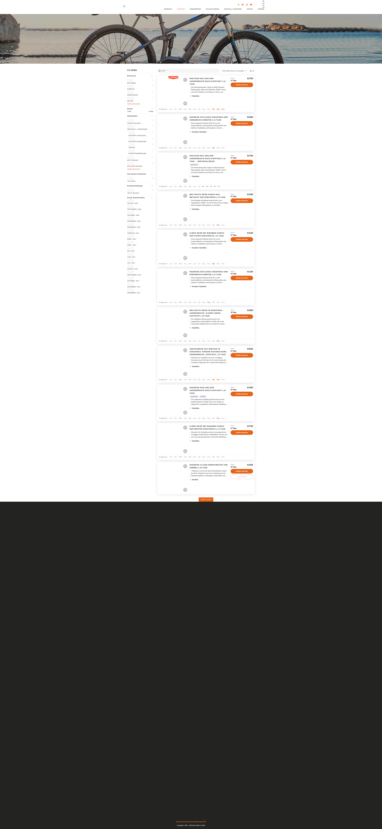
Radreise (203, 396)
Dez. (223, 109)
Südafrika (195, 96)
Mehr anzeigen (133, 104)
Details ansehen (242, 85)
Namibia (195, 479)
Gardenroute (194, 164)
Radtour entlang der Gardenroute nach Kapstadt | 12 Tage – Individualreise (208, 158)
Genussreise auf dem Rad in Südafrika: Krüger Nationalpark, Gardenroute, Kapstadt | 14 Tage (208, 351)
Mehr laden (206, 499)
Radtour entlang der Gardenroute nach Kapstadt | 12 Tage (208, 81)
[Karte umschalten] (185, 103)
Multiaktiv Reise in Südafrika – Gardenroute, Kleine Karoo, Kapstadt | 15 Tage (207, 313)
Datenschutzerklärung (193, 822)
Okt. (213, 109)
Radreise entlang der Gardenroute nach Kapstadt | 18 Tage (208, 390)
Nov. (218, 109)
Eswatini (195, 132)
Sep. (208, 302)
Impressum (180, 822)
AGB (204, 822)
